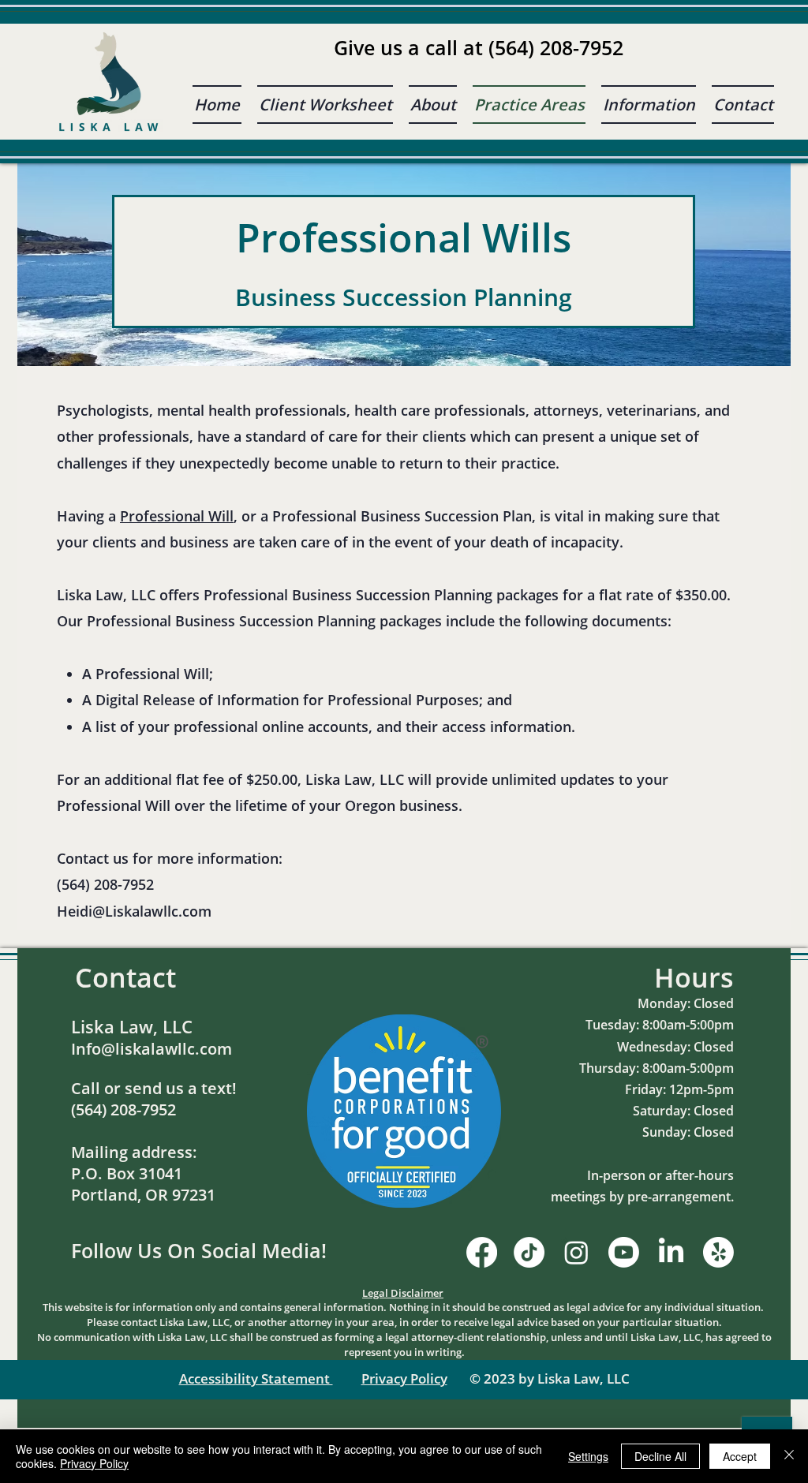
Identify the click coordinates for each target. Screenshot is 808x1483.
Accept (740, 1456)
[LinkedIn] (671, 1252)
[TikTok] (529, 1252)
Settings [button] (588, 1456)
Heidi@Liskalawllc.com (134, 911)
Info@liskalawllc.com (151, 1048)
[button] (648, 104)
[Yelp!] (718, 1252)
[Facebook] (481, 1252)
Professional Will (177, 515)
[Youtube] (623, 1252)
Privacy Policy (404, 1378)
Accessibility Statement (256, 1378)
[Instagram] (576, 1252)
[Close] (789, 1456)
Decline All (660, 1456)
